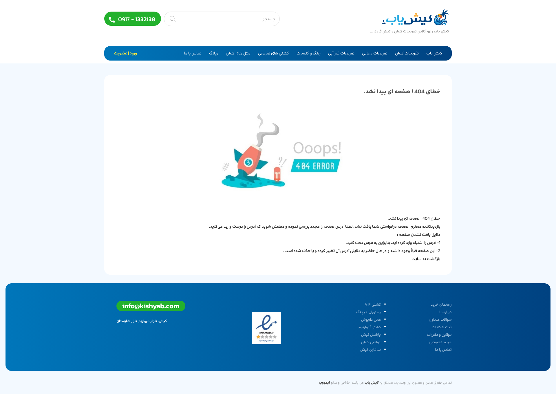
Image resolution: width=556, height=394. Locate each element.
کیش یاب (434, 53)
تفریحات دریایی (374, 53)
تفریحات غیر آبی (341, 53)
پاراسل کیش (371, 334)
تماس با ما (193, 53)
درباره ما (445, 312)
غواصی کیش (371, 342)
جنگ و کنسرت (309, 53)
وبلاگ (213, 53)
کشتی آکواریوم (370, 327)
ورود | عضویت (125, 53)
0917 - (136, 19)
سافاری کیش (370, 349)
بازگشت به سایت (425, 259)
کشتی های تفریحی (273, 53)
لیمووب (324, 382)
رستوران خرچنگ (368, 312)
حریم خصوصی (440, 342)
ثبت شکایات (442, 327)
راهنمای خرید (441, 304)
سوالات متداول (440, 319)
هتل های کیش (238, 53)
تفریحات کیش (407, 53)
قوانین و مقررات (439, 334)
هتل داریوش (371, 319)
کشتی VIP (373, 304)
